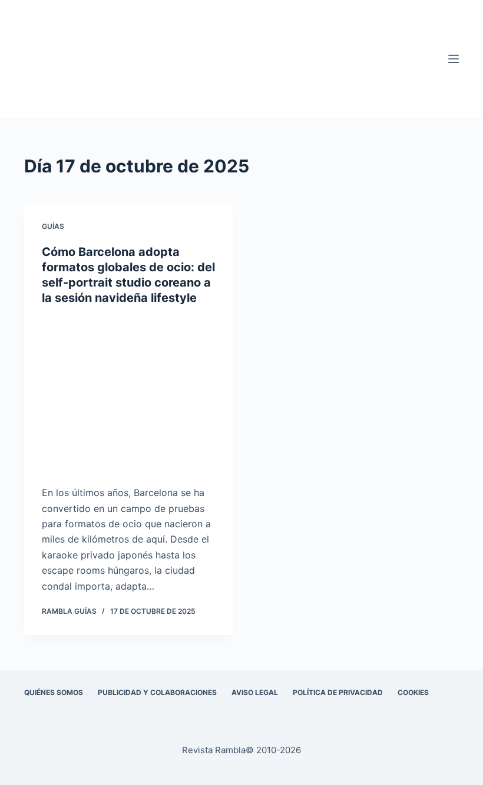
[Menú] (453, 59)
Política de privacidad (338, 692)
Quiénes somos (53, 692)
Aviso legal (254, 692)
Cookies (413, 692)
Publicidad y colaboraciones (157, 692)
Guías (53, 226)
